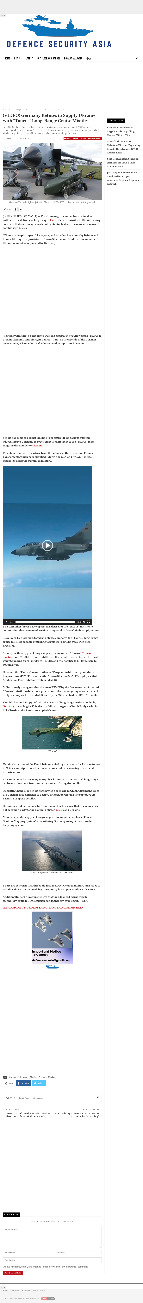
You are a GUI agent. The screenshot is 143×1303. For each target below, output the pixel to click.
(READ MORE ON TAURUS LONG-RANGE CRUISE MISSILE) (43, 907)
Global (83, 138)
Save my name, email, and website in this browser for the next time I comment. (46, 1266)
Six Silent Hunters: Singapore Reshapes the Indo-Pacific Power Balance (123, 163)
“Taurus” (54, 220)
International (94, 138)
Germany (9, 706)
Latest (29, 58)
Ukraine (51, 1077)
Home (7, 58)
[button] (47, 545)
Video (68, 138)
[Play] (6, 622)
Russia (59, 810)
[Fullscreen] (88, 622)
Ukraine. (37, 445)
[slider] (45, 622)
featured (12, 1077)
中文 (88, 58)
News (17, 58)
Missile (33, 1077)
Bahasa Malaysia (73, 58)
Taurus (42, 1077)
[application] (47, 545)
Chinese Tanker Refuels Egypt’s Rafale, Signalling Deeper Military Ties (120, 131)
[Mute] (84, 622)
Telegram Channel (50, 58)
